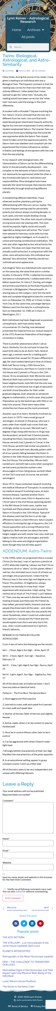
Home (16, 30)
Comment (8, 800)
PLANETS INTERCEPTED (16, 951)
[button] (15, 923)
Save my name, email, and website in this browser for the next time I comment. (27, 878)
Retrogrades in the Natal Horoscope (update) (28, 956)
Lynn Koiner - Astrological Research (28, 20)
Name (6, 838)
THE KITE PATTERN (13, 937)
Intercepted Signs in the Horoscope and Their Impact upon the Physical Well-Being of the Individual (28, 973)
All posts (28, 37)
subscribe (21, 891)
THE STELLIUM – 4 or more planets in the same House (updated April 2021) (26, 944)
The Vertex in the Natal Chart (18, 986)
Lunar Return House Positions (19, 981)
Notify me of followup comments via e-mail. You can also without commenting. (27, 890)
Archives (33, 30)
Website (7, 862)
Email (6, 850)
